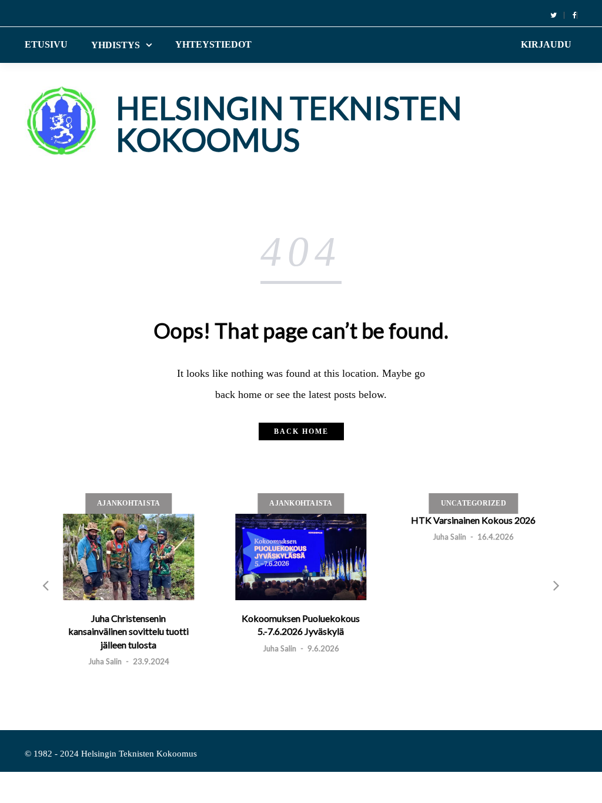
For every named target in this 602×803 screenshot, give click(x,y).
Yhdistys (115, 45)
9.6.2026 (323, 648)
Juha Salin (105, 661)
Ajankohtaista (128, 503)
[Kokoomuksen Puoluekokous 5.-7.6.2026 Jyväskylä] (300, 557)
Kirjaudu (546, 44)
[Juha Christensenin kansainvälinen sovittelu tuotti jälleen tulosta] (128, 557)
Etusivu (46, 44)
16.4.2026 (495, 536)
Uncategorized (473, 503)
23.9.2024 (151, 661)
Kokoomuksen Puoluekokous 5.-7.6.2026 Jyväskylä (301, 625)
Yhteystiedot (213, 44)
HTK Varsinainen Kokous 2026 (473, 520)
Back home (301, 431)
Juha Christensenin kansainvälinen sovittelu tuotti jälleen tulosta (128, 631)
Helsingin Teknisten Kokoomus (289, 124)
